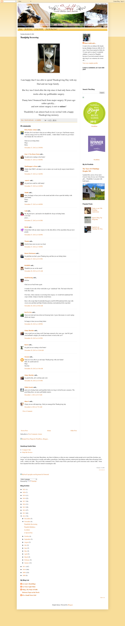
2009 (24, 572)
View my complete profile (90, 63)
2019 (24, 495)
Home (20, 29)
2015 (24, 507)
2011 (24, 566)
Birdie (26, 227)
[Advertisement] (49, 421)
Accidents (27, 530)
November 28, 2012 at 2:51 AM (34, 271)
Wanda (27, 241)
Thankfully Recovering (30, 524)
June (25, 548)
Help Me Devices (27, 452)
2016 (24, 504)
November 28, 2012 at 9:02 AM (34, 306)
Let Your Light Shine (29, 587)
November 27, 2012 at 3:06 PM (34, 160)
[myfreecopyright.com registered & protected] (34, 474)
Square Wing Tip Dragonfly (97, 218)
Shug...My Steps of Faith (30, 589)
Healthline (94, 126)
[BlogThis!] (50, 120)
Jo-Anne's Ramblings (29, 584)
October (26, 536)
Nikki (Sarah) (29, 387)
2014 (24, 510)
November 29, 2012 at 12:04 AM (34, 350)
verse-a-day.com (102, 469)
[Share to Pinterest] (55, 120)
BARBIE (27, 265)
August (26, 542)
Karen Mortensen (30, 253)
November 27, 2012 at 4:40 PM (34, 204)
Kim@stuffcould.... (90, 43)
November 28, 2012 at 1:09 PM (34, 324)
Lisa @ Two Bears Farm (32, 154)
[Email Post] (45, 120)
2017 (24, 501)
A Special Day (28, 533)
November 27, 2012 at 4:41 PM (34, 220)
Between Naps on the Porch (30, 592)
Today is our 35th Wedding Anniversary (97, 210)
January (26, 563)
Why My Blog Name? (51, 29)
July (25, 545)
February (27, 560)
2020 (24, 492)
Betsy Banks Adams (31, 130)
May (25, 551)
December (27, 518)
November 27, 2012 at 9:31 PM (34, 259)
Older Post (74, 430)
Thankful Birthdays (29, 527)
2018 (24, 498)
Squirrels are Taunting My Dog (97, 228)
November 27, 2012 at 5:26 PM (34, 235)
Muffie (27, 192)
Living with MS (39, 29)
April (26, 554)
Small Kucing (29, 277)
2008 (24, 575)
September (27, 539)
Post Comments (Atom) (35, 434)
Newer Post (24, 430)
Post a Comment (27, 411)
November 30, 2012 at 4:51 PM (34, 381)
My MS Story (28, 29)
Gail (26, 211)
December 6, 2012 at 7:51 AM (33, 407)
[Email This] (49, 120)
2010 (24, 569)
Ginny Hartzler (29, 330)
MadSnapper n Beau (31, 166)
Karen (26, 345)
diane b (27, 401)
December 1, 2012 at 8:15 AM (33, 395)
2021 (24, 489)
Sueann (27, 357)
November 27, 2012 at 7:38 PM (34, 247)
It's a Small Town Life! (29, 595)
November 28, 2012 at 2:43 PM (34, 338)
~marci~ (27, 180)
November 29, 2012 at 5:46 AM (34, 368)
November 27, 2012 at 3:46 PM (34, 174)
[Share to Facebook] (54, 120)
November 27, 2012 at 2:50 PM (34, 148)
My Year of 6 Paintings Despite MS (91, 169)
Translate (34, 481)
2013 (24, 513)
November (27, 521)
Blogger (70, 605)
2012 (24, 516)
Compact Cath (26, 450)
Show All (102, 597)
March (26, 557)
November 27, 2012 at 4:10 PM (34, 186)
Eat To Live (28, 312)
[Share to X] (52, 120)
